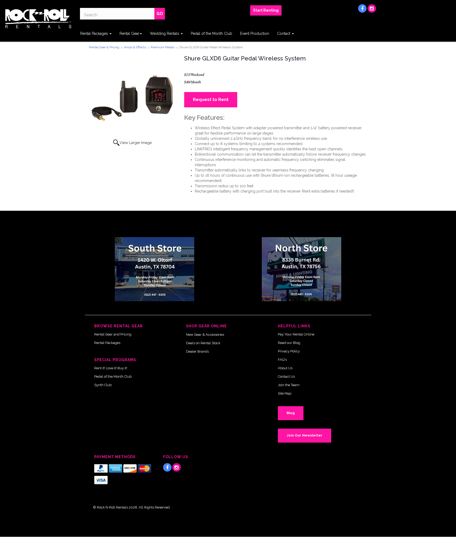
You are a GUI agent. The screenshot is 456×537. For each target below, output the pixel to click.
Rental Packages (94, 33)
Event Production (254, 33)
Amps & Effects (135, 47)
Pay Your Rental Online (296, 334)
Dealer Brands (197, 351)
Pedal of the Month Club (211, 33)
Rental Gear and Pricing (112, 334)
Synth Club (103, 385)
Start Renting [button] (266, 10)
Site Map (284, 393)
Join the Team (289, 385)
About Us (285, 368)
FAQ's (282, 360)
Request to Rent (211, 99)
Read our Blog (289, 343)
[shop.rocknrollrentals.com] (38, 19)
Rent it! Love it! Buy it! (110, 368)
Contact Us (286, 376)
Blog (291, 413)
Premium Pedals (162, 47)
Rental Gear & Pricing (104, 47)
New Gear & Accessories (205, 335)
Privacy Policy (289, 351)
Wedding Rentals (165, 33)
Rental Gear (129, 33)
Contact (284, 33)
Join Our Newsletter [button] (304, 435)
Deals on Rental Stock (203, 343)
